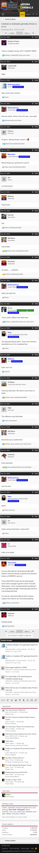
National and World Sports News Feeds (25, 669)
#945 (36, 473)
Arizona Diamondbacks (12, 738)
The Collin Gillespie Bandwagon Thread (18, 765)
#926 (36, 37)
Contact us (5, 848)
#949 (36, 558)
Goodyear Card (26, 807)
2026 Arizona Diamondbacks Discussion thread (20, 734)
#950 (36, 609)
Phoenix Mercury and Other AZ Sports (16, 745)
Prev (12, 33)
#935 (36, 234)
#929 (36, 103)
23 (29, 660)
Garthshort (5, 812)
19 (29, 649)
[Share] (32, 37)
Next (26, 33)
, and (15, 167)
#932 (36, 173)
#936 (36, 257)
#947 (36, 516)
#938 (36, 304)
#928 (36, 80)
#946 (36, 492)
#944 (36, 450)
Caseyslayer (15, 813)
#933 (36, 192)
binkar (23, 812)
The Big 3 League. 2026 (13, 779)
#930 (36, 127)
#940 (36, 355)
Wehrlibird (29, 812)
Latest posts (6, 706)
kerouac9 (19, 807)
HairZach (22, 813)
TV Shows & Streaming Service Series (17, 762)
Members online (7, 804)
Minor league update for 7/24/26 (16, 667)
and (13, 120)
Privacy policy (25, 848)
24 (31, 660)
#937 (36, 280)
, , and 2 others (18, 55)
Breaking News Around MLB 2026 (16, 772)
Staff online (6, 791)
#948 (36, 540)
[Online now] (5, 566)
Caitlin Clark (9, 741)
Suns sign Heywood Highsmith (15, 710)
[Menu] (3, 14)
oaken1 (27, 809)
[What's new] (33, 14)
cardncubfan (11, 807)
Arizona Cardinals (21, 649)
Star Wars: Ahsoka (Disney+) (14, 758)
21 (34, 649)
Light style (6, 845)
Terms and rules (14, 848)
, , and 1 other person (20, 322)
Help (32, 848)
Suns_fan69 (17, 812)
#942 (36, 404)
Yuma (11, 812)
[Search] (36, 14)
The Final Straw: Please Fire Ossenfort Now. (19, 726)
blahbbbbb (33, 834)
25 (34, 660)
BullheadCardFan (8, 29)
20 (31, 649)
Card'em (4, 807)
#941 (36, 378)
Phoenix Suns (9, 714)
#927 (36, 62)
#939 (36, 328)
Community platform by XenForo (19, 851)
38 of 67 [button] (19, 33)
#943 (36, 427)
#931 (36, 150)
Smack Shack (9, 784)
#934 (36, 211)
